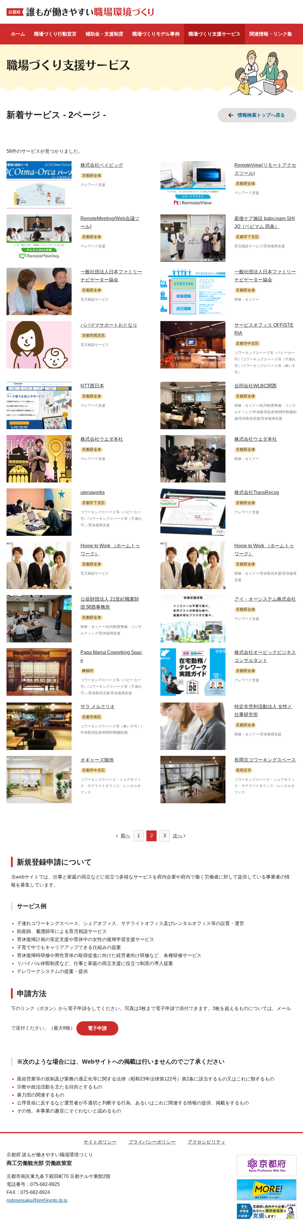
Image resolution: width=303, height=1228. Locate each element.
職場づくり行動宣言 (55, 33)
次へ (177, 835)
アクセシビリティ (206, 1141)
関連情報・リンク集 (270, 33)
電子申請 (97, 1028)
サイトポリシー (100, 1141)
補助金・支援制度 (104, 33)
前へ (125, 835)
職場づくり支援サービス (214, 33)
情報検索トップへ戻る (261, 115)
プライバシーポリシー (152, 1141)
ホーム (18, 33)
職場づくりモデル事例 (156, 33)
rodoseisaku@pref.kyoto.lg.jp (37, 1200)
